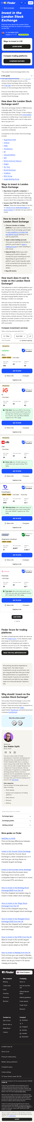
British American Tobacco (13, 161)
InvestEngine (6, 492)
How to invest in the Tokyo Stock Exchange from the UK (14, 905)
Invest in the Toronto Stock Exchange (16, 851)
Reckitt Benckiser (10, 170)
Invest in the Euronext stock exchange (16, 869)
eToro (3, 355)
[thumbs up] (14, 723)
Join (30, 3)
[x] (10, 752)
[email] (6, 752)
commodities (26, 115)
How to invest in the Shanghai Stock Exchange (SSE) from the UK (16, 920)
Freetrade (5, 576)
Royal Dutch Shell (10, 140)
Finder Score (11, 638)
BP (5, 152)
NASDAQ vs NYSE (8, 838)
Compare (26, 376)
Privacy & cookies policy (9, 1056)
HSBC (6, 146)
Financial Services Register (24, 1106)
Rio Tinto (7, 167)
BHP (5, 158)
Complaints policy (7, 1067)
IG (2, 394)
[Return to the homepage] (9, 3)
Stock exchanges (9, 8)
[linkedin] (15, 752)
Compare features (17, 61)
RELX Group (8, 176)
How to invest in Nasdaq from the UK (16, 953)
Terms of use (5, 1051)
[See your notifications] (25, 3)
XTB (3, 446)
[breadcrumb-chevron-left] (3, 8)
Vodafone (7, 173)
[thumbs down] (20, 723)
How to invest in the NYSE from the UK (17, 937)
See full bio (15, 780)
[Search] (21, 3)
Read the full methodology (14, 652)
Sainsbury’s (15, 710)
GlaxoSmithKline (9, 155)
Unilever (6, 143)
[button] (17, 816)
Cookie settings (6, 1072)
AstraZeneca (8, 149)
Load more (17, 617)
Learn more (17, 46)
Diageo (6, 164)
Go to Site (17, 371)
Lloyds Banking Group (11, 179)
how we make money (20, 1091)
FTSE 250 (7, 85)
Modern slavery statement (9, 1062)
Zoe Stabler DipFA (12, 746)
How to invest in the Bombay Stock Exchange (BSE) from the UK (15, 889)
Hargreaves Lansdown (9, 539)
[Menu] (2, 3)
